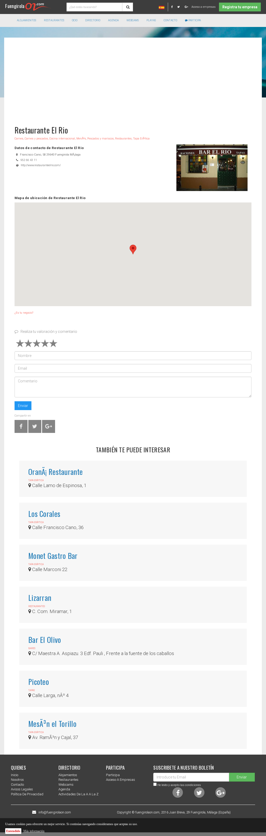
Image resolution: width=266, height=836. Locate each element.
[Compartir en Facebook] (21, 427)
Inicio (14, 775)
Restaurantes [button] (54, 20)
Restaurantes (68, 780)
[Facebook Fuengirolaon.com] (174, 7)
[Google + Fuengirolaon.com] (186, 7)
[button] (133, 249)
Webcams (133, 20)
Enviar (23, 406)
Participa (194, 20)
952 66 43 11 (29, 160)
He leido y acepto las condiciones (179, 785)
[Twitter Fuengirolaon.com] (180, 7)
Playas (151, 20)
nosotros (17, 780)
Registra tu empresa (239, 7)
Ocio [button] (74, 20)
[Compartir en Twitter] (34, 427)
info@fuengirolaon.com (54, 812)
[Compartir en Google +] (48, 427)
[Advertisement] (133, 79)
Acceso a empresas (203, 7)
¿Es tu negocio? (24, 312)
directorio (92, 20)
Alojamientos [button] (26, 20)
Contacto (170, 20)
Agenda (113, 20)
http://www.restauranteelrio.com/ (41, 165)
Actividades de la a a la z (78, 794)
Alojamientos (67, 775)
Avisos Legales (22, 789)
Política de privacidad (27, 794)
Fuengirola (14, 5)
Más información (33, 831)
